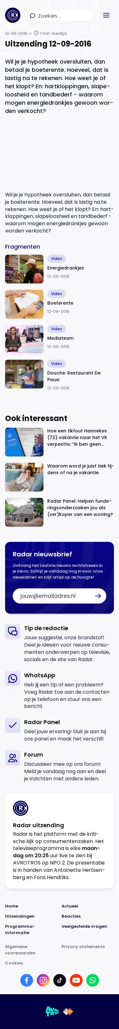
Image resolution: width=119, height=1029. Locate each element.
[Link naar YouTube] (76, 980)
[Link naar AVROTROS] (52, 1011)
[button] (106, 15)
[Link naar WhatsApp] (92, 980)
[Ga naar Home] (12, 15)
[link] (59, 643)
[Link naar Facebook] (26, 980)
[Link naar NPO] (68, 1011)
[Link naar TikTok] (59, 980)
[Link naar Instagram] (43, 980)
